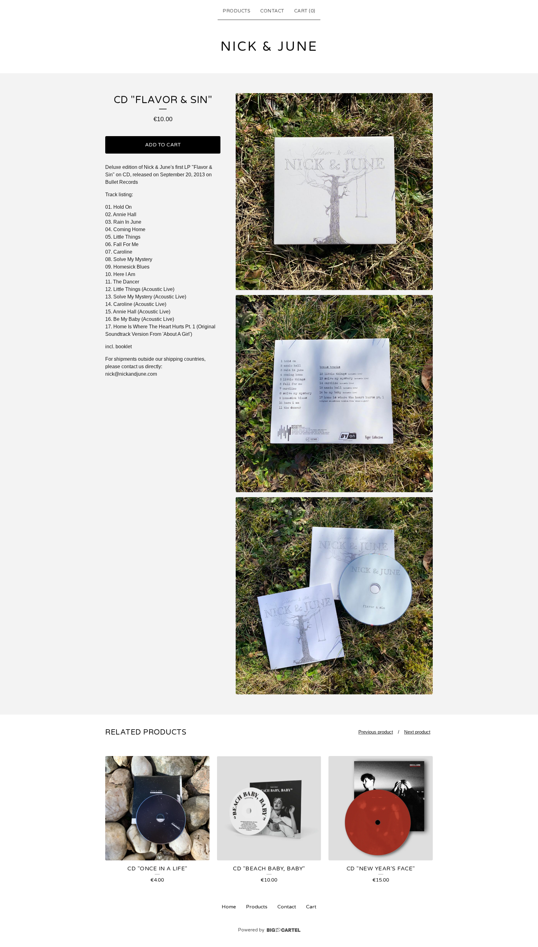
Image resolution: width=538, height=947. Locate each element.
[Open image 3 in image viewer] (334, 595)
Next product (417, 732)
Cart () (304, 11)
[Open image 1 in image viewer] (334, 191)
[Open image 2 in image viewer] (334, 393)
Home (229, 907)
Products (236, 11)
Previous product (375, 732)
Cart (311, 907)
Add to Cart (163, 145)
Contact (272, 11)
